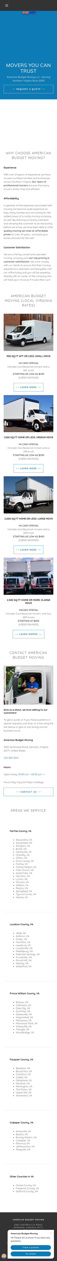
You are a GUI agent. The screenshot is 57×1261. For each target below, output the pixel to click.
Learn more (28, 549)
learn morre (28, 634)
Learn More (28, 387)
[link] (29, 5)
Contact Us (28, 791)
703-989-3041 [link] (11, 757)
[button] (7, 5)
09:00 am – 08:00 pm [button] (30, 774)
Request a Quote (28, 89)
